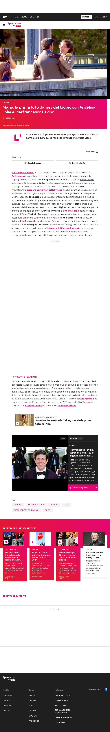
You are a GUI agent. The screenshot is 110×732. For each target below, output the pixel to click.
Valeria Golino (71, 210)
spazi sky (33, 716)
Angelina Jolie (19, 176)
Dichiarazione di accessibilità (62, 711)
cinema (18, 505)
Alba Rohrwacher (29, 221)
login (104, 17)
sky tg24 (7, 701)
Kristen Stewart (33, 405)
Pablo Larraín (87, 179)
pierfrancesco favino (26, 510)
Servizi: (31, 690)
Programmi (34, 721)
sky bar (32, 711)
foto (48, 510)
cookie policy (61, 701)
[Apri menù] (4, 24)
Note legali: (59, 690)
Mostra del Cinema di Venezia (64, 228)
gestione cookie (62, 696)
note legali (60, 706)
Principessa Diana (67, 405)
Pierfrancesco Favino (23, 172)
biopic (54, 505)
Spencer (86, 402)
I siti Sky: (6, 690)
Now (31, 706)
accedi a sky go (96, 689)
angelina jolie (36, 505)
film (66, 505)
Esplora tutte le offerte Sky (28, 17)
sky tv (32, 696)
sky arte (7, 711)
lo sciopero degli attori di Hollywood (43, 190)
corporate (60, 723)
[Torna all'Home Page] (14, 24)
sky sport (7, 696)
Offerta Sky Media (63, 718)
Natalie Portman (85, 398)
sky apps (33, 701)
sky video (7, 706)
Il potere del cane (53, 217)
